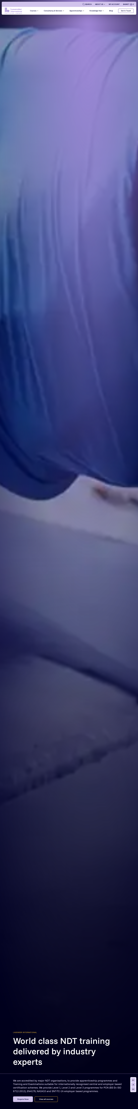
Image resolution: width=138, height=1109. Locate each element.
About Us (99, 4)
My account (114, 4)
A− (133, 1080)
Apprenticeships (76, 11)
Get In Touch (126, 11)
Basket (128, 4)
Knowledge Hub (96, 11)
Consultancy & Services (53, 11)
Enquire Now (23, 1099)
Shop (111, 11)
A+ (133, 1089)
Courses (33, 11)
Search (88, 4)
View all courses (46, 1099)
